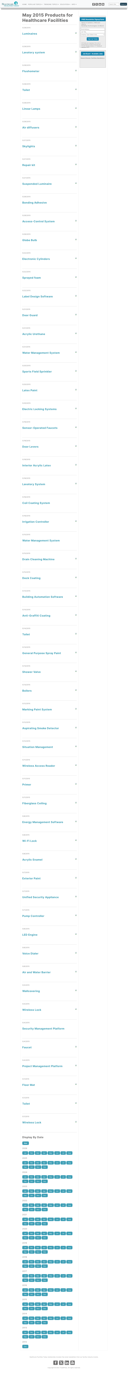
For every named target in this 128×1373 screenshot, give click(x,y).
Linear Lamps (31, 108)
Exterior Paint (31, 878)
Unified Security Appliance (40, 897)
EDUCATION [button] (64, 4)
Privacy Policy (90, 45)
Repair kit (28, 165)
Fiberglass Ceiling (34, 803)
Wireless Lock (31, 1009)
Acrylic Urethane (33, 334)
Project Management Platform (42, 1066)
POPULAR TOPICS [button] (35, 4)
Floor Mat (28, 1084)
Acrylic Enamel (32, 859)
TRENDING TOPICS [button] (51, 4)
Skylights (28, 146)
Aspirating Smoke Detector (40, 728)
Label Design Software (37, 296)
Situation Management (37, 747)
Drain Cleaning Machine (38, 559)
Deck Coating (31, 578)
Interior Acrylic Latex (36, 465)
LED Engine (30, 934)
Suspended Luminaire (37, 183)
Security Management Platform (43, 1028)
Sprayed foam (31, 277)
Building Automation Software (42, 596)
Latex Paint (29, 390)
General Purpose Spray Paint (41, 653)
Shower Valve (31, 671)
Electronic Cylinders (36, 258)
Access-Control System (38, 221)
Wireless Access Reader (38, 765)
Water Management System (41, 352)
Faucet (27, 1047)
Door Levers (30, 446)
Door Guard (30, 315)
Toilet (26, 90)
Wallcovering (31, 991)
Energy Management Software (42, 822)
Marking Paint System (37, 709)
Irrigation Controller (35, 521)
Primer (26, 784)
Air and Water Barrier (36, 972)
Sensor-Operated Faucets (40, 427)
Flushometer (30, 71)
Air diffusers (30, 127)
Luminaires (29, 33)
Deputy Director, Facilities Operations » (93, 58)
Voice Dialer (30, 953)
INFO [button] (74, 4)
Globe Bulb (29, 240)
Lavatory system (33, 52)
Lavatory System (33, 484)
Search (123, 4)
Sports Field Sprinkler (37, 371)
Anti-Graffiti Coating (36, 615)
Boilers (27, 690)
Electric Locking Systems (39, 409)
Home (24, 4)
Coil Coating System (36, 503)
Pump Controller (33, 916)
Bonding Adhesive (34, 202)
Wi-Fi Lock (29, 840)
